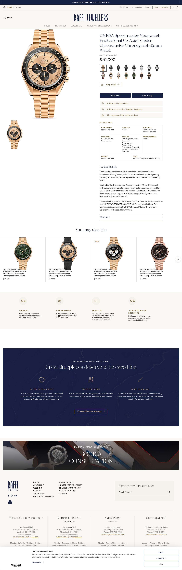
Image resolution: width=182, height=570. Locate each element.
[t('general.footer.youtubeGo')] (15, 495)
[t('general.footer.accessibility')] (10, 502)
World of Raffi (66, 482)
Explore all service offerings (89, 411)
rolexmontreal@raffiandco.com (26, 537)
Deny (161, 564)
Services (138, 7)
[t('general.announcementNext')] (180, 2)
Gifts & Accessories (43, 496)
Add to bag (147, 95)
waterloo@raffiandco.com (156, 534)
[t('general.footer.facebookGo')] (8, 495)
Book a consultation (162, 7)
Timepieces (38, 494)
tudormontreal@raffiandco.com (69, 537)
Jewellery (38, 485)
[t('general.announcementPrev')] (2, 2)
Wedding (37, 488)
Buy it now (115, 95)
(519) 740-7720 (116, 532)
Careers (63, 494)
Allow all (161, 552)
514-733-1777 (28, 534)
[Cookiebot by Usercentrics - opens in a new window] (16, 565)
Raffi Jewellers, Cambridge (132, 109)
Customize (160, 558)
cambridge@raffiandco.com (112, 534)
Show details (36, 563)
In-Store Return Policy (71, 485)
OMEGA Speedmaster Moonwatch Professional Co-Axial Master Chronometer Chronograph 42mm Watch (14, 272)
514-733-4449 (72, 534)
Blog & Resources (126, 7)
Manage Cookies (67, 491)
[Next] (178, 259)
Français (18, 7)
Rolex (36, 482)
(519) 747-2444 (159, 532)
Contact (147, 7)
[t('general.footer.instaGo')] (12, 495)
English (9, 7)
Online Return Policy (70, 488)
